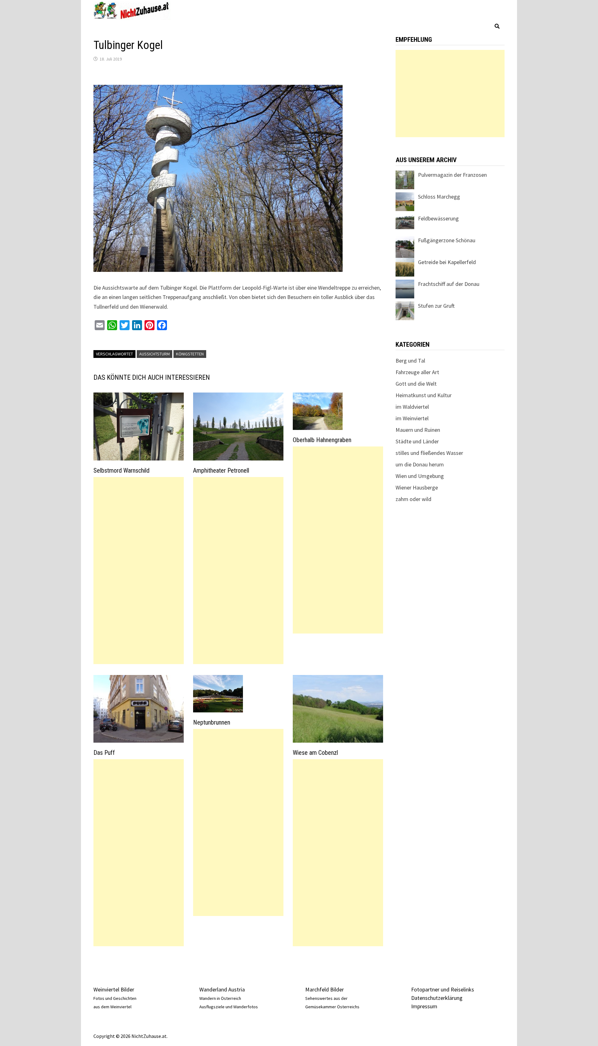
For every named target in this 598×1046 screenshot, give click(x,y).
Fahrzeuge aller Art (417, 372)
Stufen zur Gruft (436, 305)
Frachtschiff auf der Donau (448, 283)
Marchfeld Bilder (324, 989)
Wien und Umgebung (420, 476)
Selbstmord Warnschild (121, 470)
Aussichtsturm (154, 354)
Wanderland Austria (222, 989)
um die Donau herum (420, 464)
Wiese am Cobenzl (315, 752)
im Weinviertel (412, 418)
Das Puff (104, 752)
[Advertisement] (138, 570)
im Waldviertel (412, 406)
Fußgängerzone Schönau (446, 240)
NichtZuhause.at (149, 1036)
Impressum (424, 1006)
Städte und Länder (417, 441)
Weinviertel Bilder (113, 989)
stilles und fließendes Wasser (429, 452)
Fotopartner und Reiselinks (442, 989)
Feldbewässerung (438, 218)
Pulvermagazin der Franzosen (452, 174)
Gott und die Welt (416, 383)
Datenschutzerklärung (437, 997)
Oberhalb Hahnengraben (322, 440)
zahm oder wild (413, 499)
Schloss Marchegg (439, 196)
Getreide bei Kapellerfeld (447, 262)
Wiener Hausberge (417, 487)
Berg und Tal (410, 360)
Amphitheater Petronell (221, 470)
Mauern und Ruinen (418, 429)
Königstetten (190, 354)
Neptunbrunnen (211, 722)
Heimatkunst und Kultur (424, 395)
